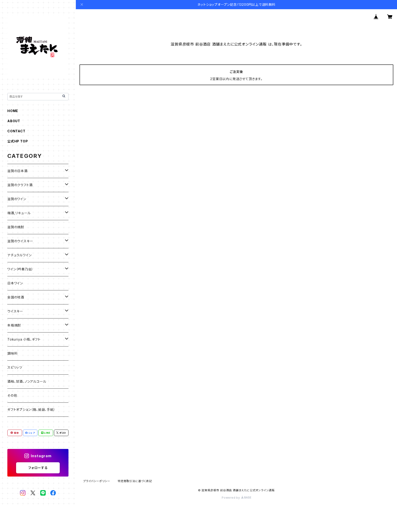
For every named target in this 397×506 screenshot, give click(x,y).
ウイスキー (15, 311)
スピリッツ (14, 367)
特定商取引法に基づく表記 (135, 481)
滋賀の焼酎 (15, 227)
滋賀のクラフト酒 (19, 185)
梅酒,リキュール (19, 213)
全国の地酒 (15, 297)
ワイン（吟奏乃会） (20, 269)
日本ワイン (15, 283)
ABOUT (13, 121)
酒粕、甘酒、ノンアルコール (26, 381)
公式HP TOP (17, 141)
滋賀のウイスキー (20, 241)
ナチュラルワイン (19, 255)
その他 (12, 395)
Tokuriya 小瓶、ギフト (24, 339)
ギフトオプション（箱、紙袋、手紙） (31, 409)
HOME (12, 111)
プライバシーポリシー (96, 481)
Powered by (231, 497)
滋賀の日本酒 (17, 171)
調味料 (12, 353)
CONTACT (16, 131)
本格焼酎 (14, 325)
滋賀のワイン (16, 199)
